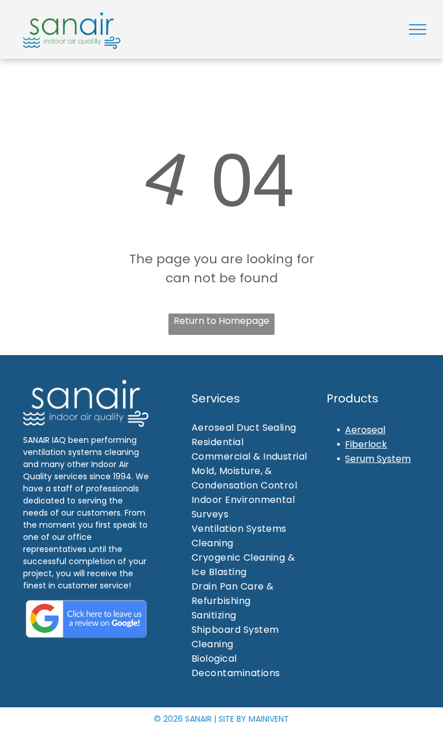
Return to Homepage (221, 320)
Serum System (378, 458)
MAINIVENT (269, 719)
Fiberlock (366, 444)
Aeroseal (365, 430)
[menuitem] (254, 427)
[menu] (418, 29)
